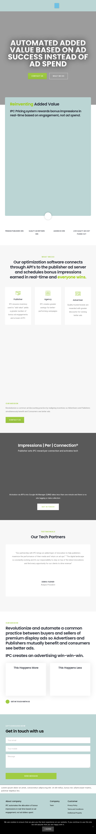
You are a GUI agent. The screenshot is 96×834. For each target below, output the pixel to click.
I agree (48, 829)
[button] (56, 5)
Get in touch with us (20, 701)
